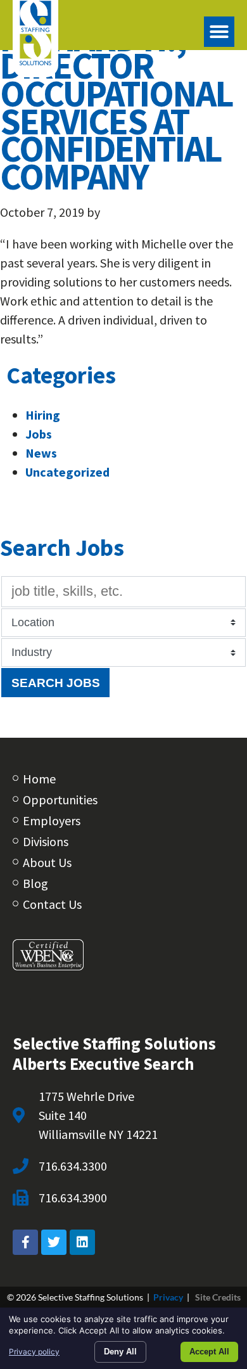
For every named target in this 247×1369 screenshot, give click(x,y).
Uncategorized (67, 472)
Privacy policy (34, 1351)
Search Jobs (55, 683)
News (41, 453)
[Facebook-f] (25, 1242)
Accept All (209, 1351)
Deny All (120, 1351)
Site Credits (218, 1297)
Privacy (168, 1297)
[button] (219, 31)
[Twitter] (53, 1242)
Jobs (38, 434)
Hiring (42, 415)
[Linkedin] (82, 1242)
